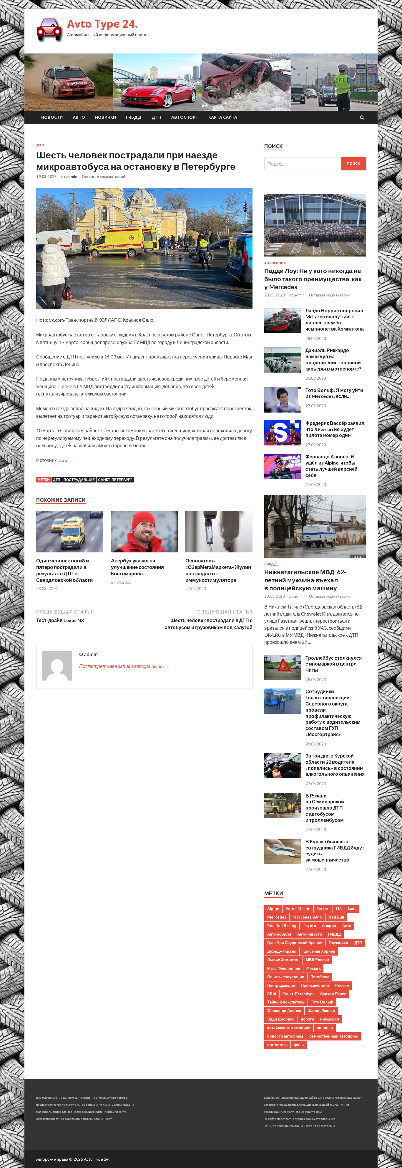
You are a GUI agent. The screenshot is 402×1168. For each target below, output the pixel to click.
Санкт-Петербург (115, 479)
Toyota (309, 925)
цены (299, 1044)
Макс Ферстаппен (283, 968)
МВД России (317, 959)
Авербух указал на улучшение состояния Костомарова (137, 567)
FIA (339, 908)
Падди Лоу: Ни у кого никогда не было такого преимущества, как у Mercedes (313, 278)
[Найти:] (315, 163)
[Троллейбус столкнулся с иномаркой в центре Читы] (282, 678)
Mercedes (276, 917)
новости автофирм (285, 1036)
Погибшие (319, 976)
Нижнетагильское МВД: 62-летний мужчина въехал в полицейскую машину (305, 579)
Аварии (329, 925)
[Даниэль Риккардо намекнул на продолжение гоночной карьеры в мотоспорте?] (282, 370)
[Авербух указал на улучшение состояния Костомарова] (144, 554)
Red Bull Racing (281, 925)
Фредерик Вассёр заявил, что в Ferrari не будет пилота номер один (335, 429)
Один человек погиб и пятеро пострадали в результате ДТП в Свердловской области (64, 570)
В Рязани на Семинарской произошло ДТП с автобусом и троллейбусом (324, 808)
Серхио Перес (333, 993)
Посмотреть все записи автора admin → (124, 666)
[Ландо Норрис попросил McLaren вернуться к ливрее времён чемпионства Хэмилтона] (282, 331)
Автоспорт (184, 117)
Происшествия (315, 985)
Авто (79, 117)
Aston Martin (297, 908)
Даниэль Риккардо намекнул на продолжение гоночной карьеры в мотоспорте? (333, 359)
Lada (352, 908)
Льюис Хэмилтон (283, 959)
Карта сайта (222, 117)
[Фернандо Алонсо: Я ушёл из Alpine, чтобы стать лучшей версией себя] (282, 477)
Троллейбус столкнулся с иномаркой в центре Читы (333, 664)
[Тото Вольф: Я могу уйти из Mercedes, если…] (282, 410)
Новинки (105, 117)
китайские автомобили (288, 1027)
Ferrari (323, 908)
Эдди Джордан (281, 1019)
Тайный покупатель (286, 1002)
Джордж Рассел (281, 951)
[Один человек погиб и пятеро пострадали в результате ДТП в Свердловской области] (69, 554)
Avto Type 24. (102, 23)
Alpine (273, 908)
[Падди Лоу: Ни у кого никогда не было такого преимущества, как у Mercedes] (315, 257)
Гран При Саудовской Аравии (295, 942)
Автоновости (309, 934)
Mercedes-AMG (308, 917)
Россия (342, 985)
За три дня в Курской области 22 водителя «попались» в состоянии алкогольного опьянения (335, 765)
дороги (307, 1019)
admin (71, 176)
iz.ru (63, 460)
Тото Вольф (322, 1002)
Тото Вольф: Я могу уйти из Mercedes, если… (334, 393)
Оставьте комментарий (103, 176)
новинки (325, 1027)
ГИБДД (134, 117)
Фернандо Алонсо (284, 1010)
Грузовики (338, 942)
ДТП (156, 117)
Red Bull (336, 917)
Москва (313, 968)
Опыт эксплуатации (285, 976)
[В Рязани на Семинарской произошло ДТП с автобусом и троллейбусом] (282, 816)
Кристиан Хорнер (319, 951)
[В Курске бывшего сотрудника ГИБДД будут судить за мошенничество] (282, 862)
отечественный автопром (333, 1036)
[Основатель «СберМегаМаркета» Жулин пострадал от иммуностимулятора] (219, 554)
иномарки (329, 1019)
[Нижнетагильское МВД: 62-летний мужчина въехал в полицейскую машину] (315, 559)
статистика (277, 1044)
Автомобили (279, 934)
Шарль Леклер (321, 1010)
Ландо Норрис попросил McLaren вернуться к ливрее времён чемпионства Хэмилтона (334, 319)
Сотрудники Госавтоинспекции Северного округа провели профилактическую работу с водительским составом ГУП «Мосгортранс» (333, 712)
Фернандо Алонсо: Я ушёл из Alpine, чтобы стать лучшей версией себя (331, 465)
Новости (52, 117)
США (271, 993)
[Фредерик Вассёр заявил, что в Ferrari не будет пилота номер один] (282, 443)
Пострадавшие (79, 479)
